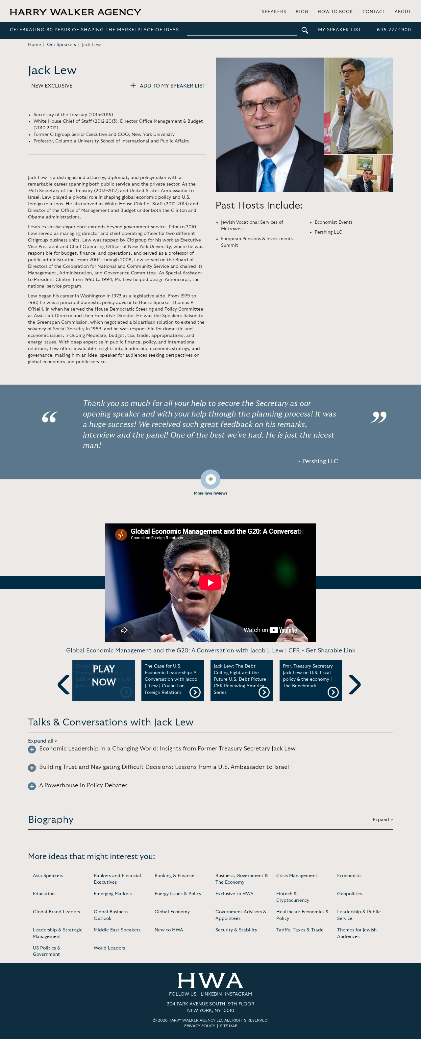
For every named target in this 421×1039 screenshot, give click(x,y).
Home (34, 44)
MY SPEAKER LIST (339, 30)
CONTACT (373, 12)
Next (351, 695)
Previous (67, 695)
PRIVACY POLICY (199, 1026)
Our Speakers (61, 44)
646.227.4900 (394, 30)
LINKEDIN (211, 994)
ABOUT (403, 12)
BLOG (302, 12)
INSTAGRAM (238, 994)
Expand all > (43, 741)
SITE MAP (228, 1026)
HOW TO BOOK (335, 12)
